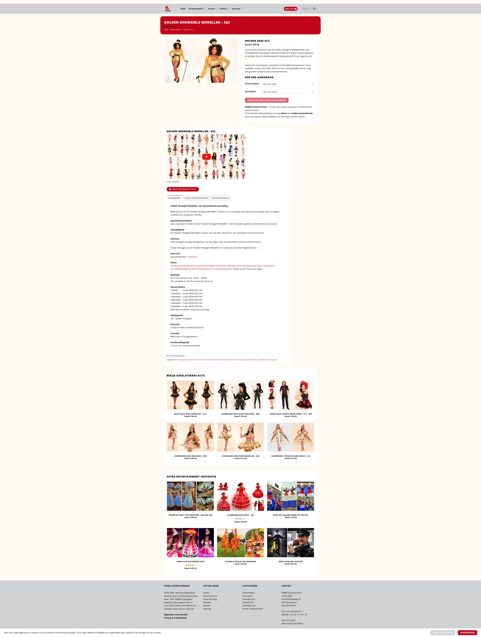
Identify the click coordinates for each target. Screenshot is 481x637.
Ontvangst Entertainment (182, 265)
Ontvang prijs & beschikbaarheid (266, 100)
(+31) (287, 611)
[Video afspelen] (206, 157)
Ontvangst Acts (271, 360)
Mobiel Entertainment (202, 269)
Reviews (207, 602)
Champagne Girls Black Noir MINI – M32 (240, 414)
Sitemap (207, 608)
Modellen (211, 265)
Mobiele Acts (188, 30)
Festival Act (221, 265)
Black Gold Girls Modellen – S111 (190, 414)
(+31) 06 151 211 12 (298, 614)
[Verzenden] (314, 9)
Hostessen (201, 265)
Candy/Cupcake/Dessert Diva (190, 561)
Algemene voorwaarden (176, 614)
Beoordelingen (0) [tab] (220, 198)
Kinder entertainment (252, 608)
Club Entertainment (222, 269)
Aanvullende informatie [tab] (196, 198)
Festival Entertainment (230, 360)
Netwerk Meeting (182, 269)
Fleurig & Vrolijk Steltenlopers (240, 561)
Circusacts (247, 596)
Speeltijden (250, 91)
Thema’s (223, 9)
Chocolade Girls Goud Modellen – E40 (240, 456)
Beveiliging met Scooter (291, 561)
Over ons (236, 9)
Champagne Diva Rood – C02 (240, 515)
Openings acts (249, 605)
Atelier (211, 9)
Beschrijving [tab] (174, 198)
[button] (291, 9)
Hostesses (192, 256)
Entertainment (196, 9)
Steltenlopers (248, 592)
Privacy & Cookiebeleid (175, 617)
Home (182, 9)
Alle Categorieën (182, 360)
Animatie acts (248, 599)
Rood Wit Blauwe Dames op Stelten (290, 515)
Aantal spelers (252, 83)
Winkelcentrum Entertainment (242, 265)
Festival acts (248, 602)
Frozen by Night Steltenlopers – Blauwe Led (190, 515)
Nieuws (206, 605)
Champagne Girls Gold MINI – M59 (190, 456)
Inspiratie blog (210, 599)
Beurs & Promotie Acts (197, 360)
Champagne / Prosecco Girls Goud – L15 (290, 456)
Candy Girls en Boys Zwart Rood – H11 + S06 (291, 414)
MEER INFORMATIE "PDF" (184, 189)
